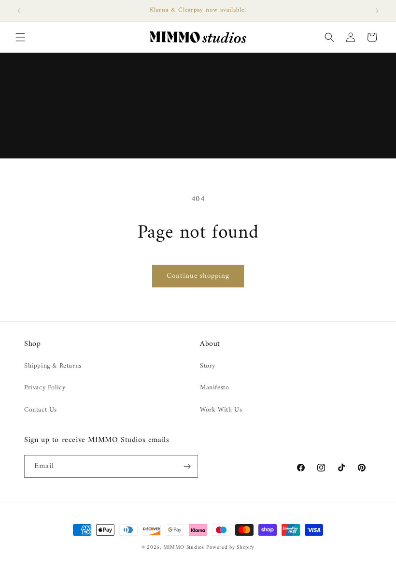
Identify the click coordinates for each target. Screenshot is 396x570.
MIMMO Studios (183, 547)
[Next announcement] (377, 10)
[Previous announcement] (18, 10)
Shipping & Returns (53, 366)
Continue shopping (198, 276)
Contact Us (40, 410)
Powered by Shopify (230, 547)
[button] (20, 37)
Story (207, 366)
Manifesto (214, 388)
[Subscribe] (187, 466)
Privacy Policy (44, 388)
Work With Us (221, 410)
